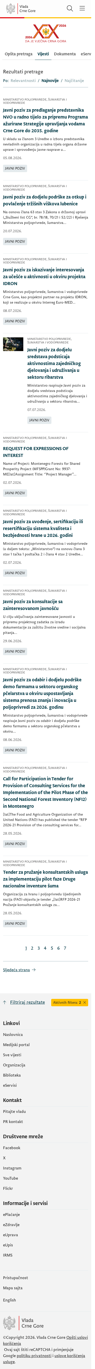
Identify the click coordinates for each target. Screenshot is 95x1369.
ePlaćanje (11, 1214)
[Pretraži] (70, 9)
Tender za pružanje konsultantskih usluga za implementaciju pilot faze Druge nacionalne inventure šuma (45, 879)
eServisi (10, 1085)
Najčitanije (74, 80)
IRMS (7, 1255)
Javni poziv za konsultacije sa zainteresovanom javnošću (33, 605)
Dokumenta (65, 54)
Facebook (11, 1147)
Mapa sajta (13, 1288)
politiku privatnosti (34, 1355)
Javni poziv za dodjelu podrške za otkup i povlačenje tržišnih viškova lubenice (44, 200)
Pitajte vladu (14, 1111)
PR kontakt (13, 1121)
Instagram (12, 1168)
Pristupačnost (15, 1277)
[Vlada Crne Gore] (35, 8)
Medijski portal (16, 1044)
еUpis (8, 1245)
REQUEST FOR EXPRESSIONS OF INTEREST (36, 452)
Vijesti (43, 54)
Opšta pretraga (18, 54)
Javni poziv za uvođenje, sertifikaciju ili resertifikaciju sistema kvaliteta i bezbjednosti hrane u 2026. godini (43, 528)
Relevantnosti (23, 80)
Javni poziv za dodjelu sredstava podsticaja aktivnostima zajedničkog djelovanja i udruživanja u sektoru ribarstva (54, 363)
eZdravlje (11, 1224)
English (9, 1300)
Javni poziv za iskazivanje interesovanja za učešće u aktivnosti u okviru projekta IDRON (44, 276)
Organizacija (14, 1065)
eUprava (10, 1235)
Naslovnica (13, 1034)
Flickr (8, 1188)
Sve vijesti (12, 1055)
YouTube (10, 1178)
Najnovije (50, 80)
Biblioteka (12, 1075)
